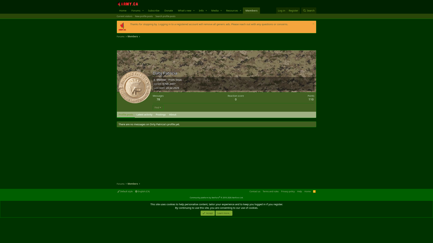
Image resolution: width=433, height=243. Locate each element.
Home (122, 10)
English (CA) (143, 191)
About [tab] (172, 114)
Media (215, 10)
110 (311, 99)
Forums (135, 10)
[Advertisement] (156, 44)
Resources (232, 10)
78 (158, 99)
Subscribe (153, 10)
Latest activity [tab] (144, 114)
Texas (178, 79)
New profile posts (144, 16)
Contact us (254, 191)
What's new (184, 10)
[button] (143, 10)
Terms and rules (271, 191)
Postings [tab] (161, 114)
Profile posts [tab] (126, 114)
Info (201, 10)
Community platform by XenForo (216, 197)
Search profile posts (165, 16)
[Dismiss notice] (313, 24)
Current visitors (124, 16)
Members (251, 10)
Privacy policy (288, 191)
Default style (126, 191)
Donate (168, 10)
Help (299, 191)
